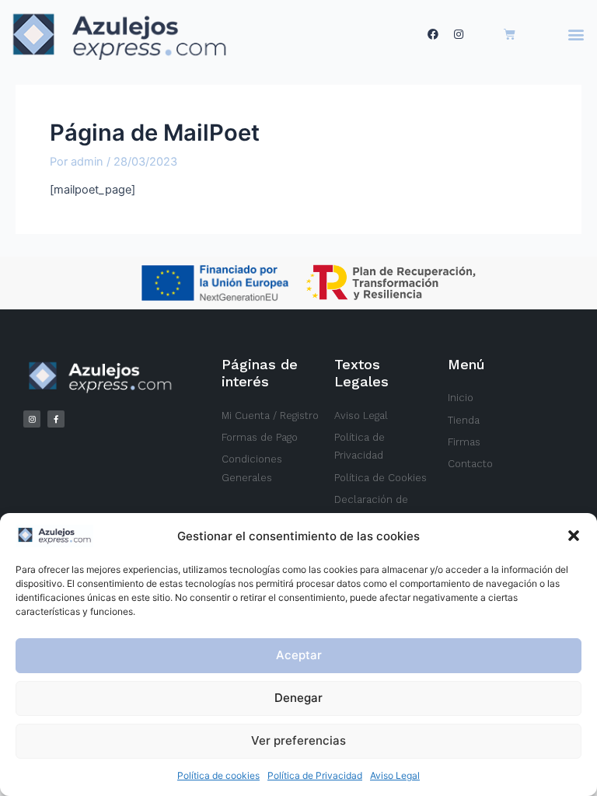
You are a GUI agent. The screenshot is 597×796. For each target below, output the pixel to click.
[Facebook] (433, 34)
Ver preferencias (298, 740)
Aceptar (299, 655)
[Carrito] (509, 34)
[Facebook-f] (56, 419)
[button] (573, 535)
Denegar (298, 697)
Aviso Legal (395, 775)
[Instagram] (459, 34)
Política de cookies (218, 775)
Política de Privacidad (314, 775)
